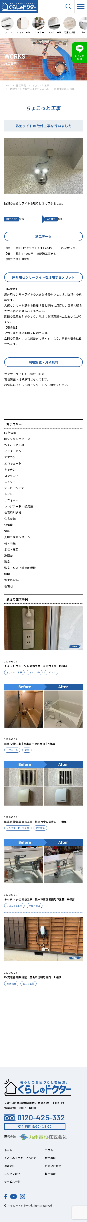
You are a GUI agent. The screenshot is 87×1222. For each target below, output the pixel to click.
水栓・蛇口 (11, 549)
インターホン (13, 451)
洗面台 (8, 555)
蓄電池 (8, 586)
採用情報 (50, 1173)
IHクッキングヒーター (18, 439)
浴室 (7, 562)
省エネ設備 (11, 580)
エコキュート (13, 463)
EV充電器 (10, 433)
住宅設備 (10, 519)
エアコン (10, 457)
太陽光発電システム (17, 537)
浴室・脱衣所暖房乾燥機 (20, 568)
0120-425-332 (41, 1117)
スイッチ (10, 482)
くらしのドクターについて (20, 1158)
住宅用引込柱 (13, 512)
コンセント (11, 476)
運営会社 (9, 1166)
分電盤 (8, 525)
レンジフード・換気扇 (18, 506)
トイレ (8, 494)
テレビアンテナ (14, 488)
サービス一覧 (12, 1181)
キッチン (10, 469)
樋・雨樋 (10, 543)
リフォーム (11, 500)
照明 (7, 574)
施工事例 (50, 1158)
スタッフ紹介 (12, 1173)
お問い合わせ (53, 1166)
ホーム (8, 1150)
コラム (49, 1150)
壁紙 (7, 531)
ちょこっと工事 (14, 445)
